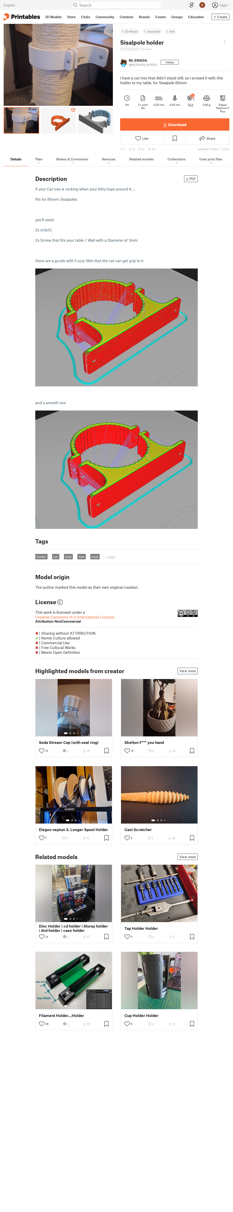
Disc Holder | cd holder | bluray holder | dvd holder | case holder (73, 928)
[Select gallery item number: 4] (78, 733)
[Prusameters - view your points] (202, 5)
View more (187, 671)
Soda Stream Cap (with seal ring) (69, 742)
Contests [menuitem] (126, 17)
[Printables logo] (22, 17)
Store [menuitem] (71, 17)
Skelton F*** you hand (144, 742)
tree (82, 557)
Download (177, 124)
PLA (190, 104)
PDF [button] (192, 179)
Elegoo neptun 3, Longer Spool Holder (73, 829)
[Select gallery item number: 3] (74, 733)
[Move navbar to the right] (206, 17)
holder (41, 557)
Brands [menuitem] (144, 17)
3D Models (131, 31)
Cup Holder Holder (141, 1015)
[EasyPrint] (191, 5)
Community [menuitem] (105, 17)
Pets (172, 31)
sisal (94, 557)
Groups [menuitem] (177, 17)
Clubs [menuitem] (85, 17)
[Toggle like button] (41, 750)
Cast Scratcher (138, 829)
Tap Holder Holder (141, 928)
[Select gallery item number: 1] (66, 733)
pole (68, 557)
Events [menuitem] (160, 17)
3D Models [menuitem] (53, 17)
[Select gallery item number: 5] (81, 733)
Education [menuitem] (196, 17)
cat (55, 557)
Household (153, 31)
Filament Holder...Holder (61, 1015)
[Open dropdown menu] (224, 42)
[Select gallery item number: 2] (70, 733)
